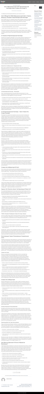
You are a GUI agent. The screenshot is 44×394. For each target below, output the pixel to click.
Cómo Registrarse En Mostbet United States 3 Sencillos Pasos (38, 21)
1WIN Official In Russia (16, 5)
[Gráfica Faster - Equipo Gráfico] (3, 2)
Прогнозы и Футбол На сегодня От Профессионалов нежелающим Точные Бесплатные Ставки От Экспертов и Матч (24, 385)
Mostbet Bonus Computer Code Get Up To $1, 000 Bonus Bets (38, 25)
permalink (26, 375)
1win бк (15, 63)
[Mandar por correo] (16, 372)
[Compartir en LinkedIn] (19, 372)
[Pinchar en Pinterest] (18, 372)
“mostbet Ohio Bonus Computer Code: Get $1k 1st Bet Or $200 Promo (38, 28)
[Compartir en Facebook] (13, 372)
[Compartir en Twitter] (15, 372)
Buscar (35, 5)
